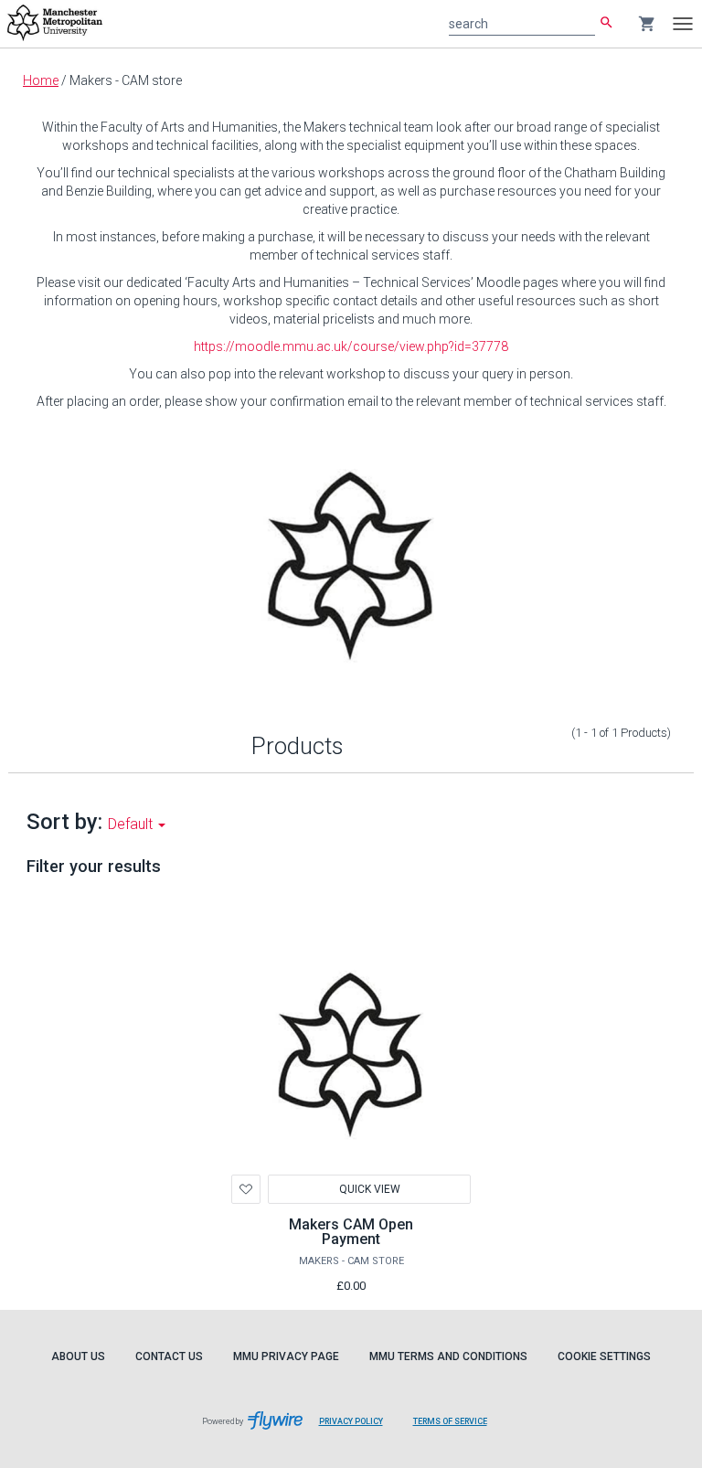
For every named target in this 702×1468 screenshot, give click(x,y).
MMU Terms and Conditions (448, 1356)
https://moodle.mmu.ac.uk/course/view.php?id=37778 (351, 346)
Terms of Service (457, 1430)
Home (40, 80)
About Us (78, 1356)
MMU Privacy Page (286, 1356)
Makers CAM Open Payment (351, 1232)
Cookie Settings (604, 1356)
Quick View (369, 1189)
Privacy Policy (358, 1430)
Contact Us (169, 1356)
